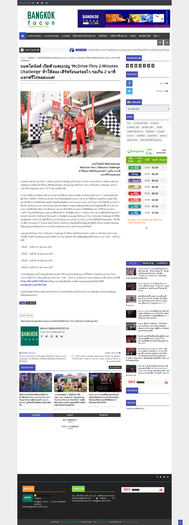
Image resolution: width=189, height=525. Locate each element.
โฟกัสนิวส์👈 (148, 263)
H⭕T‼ (133, 263)
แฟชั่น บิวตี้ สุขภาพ (118, 36)
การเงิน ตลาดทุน (51, 36)
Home (23, 58)
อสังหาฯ (163, 136)
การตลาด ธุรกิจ (34, 36)
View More (116, 367)
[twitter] (37, 3)
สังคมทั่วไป (152, 136)
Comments (162, 263)
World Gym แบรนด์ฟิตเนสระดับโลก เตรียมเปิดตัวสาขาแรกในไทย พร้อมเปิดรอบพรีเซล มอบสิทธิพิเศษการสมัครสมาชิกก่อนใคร (104, 398)
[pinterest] (42, 3)
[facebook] (33, 3)
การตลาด (155, 123)
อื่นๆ (156, 36)
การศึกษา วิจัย (133, 127)
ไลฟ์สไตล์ (102, 36)
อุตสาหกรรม (132, 140)
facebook (103, 415)
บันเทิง (133, 36)
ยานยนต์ (66, 36)
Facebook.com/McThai (34, 284)
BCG (129, 123)
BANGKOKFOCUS (44, 495)
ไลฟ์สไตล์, (53, 83)
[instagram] (46, 3)
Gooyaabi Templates (130, 522)
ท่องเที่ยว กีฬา (145, 36)
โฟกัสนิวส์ (59, 376)
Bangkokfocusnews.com (70, 522)
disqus (70, 415)
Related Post (27, 367)
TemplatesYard (103, 522)
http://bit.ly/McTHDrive (34, 281)
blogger (36, 415)
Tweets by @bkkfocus (135, 408)
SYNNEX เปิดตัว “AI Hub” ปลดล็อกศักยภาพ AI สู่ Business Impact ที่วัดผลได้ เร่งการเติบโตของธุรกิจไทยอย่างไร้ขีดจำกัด (120, 50)
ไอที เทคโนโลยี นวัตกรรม (84, 36)
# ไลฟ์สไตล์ (31, 303)
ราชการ (130, 136)
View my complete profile (33, 510)
